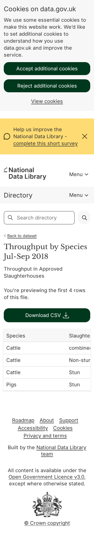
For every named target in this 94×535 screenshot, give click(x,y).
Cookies (63, 428)
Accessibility (33, 428)
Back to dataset (22, 235)
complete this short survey (45, 143)
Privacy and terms (45, 436)
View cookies (47, 101)
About (47, 420)
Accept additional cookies (47, 69)
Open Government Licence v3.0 (46, 477)
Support (68, 420)
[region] (47, 360)
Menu (76, 174)
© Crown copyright (47, 523)
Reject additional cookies (47, 86)
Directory (18, 195)
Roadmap (23, 420)
